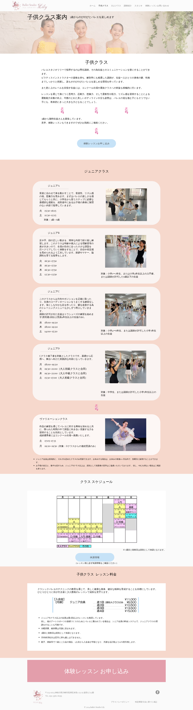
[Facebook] (158, 692)
